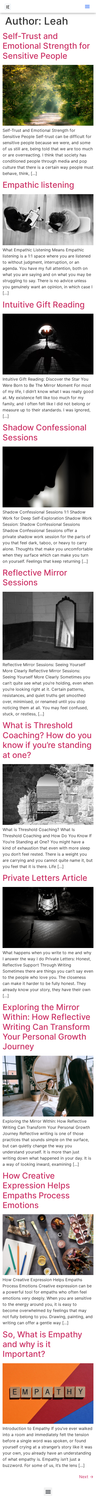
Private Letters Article (45, 878)
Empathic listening (38, 185)
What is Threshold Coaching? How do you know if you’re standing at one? (47, 740)
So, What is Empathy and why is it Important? (42, 1344)
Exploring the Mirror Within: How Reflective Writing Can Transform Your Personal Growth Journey (46, 1027)
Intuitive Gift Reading (44, 305)
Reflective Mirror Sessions (35, 577)
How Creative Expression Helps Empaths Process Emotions (36, 1190)
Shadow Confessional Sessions (45, 432)
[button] (87, 6)
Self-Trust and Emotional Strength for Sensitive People (46, 46)
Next (86, 1476)
